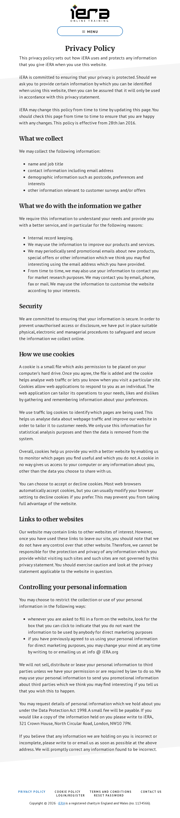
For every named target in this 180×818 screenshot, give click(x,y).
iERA (61, 803)
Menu (92, 31)
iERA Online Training (90, 13)
